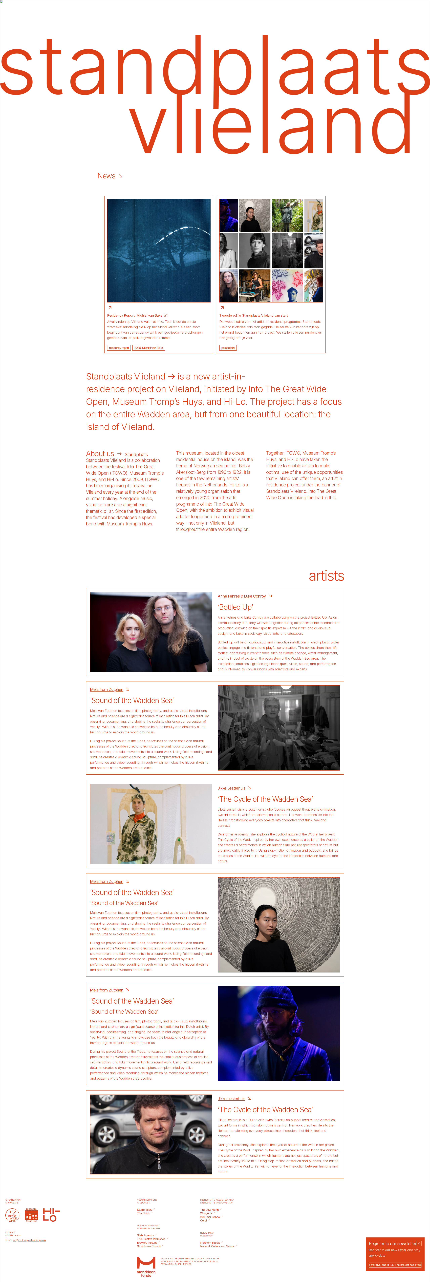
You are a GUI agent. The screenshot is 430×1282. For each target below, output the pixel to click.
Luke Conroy (253, 617)
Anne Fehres (227, 617)
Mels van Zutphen (103, 711)
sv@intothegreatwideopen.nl (29, 1240)
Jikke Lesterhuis (231, 788)
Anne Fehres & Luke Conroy (242, 596)
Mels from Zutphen (106, 689)
